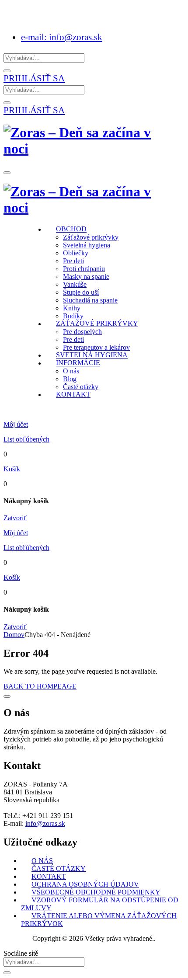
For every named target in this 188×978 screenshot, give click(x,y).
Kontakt (73, 394)
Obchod (71, 229)
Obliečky (75, 253)
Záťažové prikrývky (90, 237)
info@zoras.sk (45, 823)
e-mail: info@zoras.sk (61, 37)
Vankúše (75, 284)
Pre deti (73, 261)
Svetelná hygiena (86, 245)
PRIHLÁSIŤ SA (34, 78)
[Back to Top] (6, 696)
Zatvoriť (15, 518)
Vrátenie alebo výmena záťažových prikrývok (99, 919)
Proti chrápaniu (84, 268)
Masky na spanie (86, 276)
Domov (13, 634)
